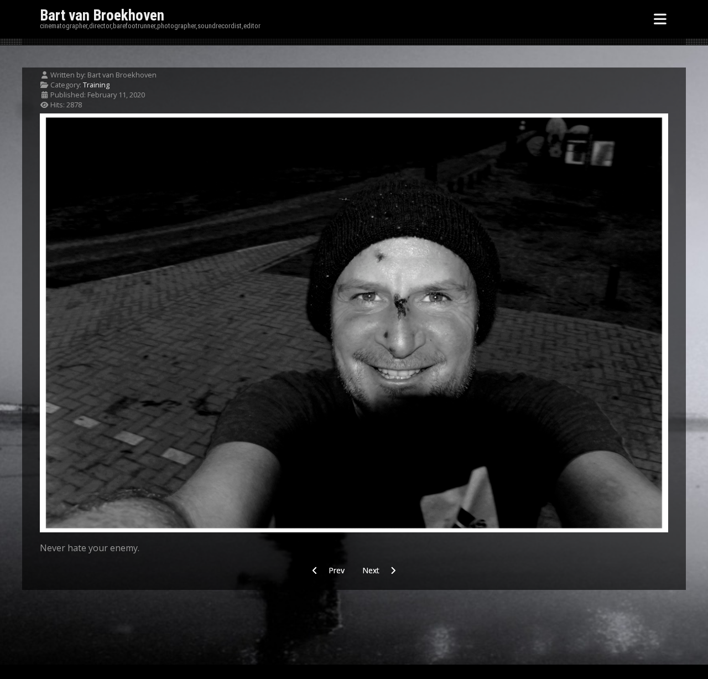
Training (96, 85)
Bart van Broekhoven (102, 15)
